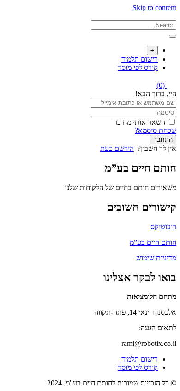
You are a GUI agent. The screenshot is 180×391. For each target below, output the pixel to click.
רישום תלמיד (139, 59)
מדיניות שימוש (156, 258)
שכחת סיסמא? (155, 130)
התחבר (163, 139)
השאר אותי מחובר (139, 122)
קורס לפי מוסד (138, 67)
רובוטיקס (163, 226)
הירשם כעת (117, 148)
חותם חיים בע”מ (153, 242)
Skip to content (154, 8)
